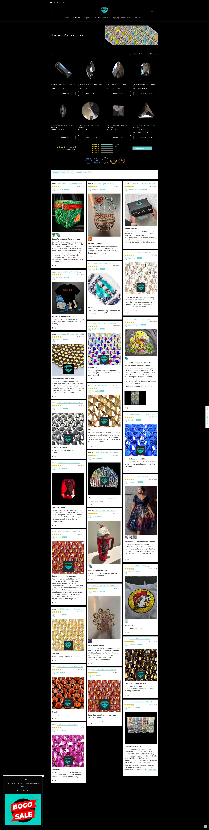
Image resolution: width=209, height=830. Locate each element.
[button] (53, 10)
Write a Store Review (142, 148)
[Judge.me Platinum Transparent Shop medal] (105, 160)
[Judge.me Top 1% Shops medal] (113, 160)
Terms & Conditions (140, 807)
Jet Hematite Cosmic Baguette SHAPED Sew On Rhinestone (63, 85)
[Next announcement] (126, 2)
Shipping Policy (111, 807)
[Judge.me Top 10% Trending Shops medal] (121, 160)
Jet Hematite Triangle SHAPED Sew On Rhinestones (144, 126)
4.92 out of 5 (71, 147)
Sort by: (124, 54)
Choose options (63, 93)
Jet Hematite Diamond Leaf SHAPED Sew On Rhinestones (90, 85)
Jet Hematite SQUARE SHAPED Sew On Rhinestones (117, 126)
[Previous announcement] (83, 2)
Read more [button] (152, 770)
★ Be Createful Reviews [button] (207, 416)
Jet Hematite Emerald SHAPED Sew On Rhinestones (144, 85)
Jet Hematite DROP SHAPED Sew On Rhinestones (116, 85)
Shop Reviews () (84, 172)
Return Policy (83, 807)
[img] (66, 147)
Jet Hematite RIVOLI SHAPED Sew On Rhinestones (88, 126)
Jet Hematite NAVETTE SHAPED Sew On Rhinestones (62, 126)
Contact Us (54, 807)
